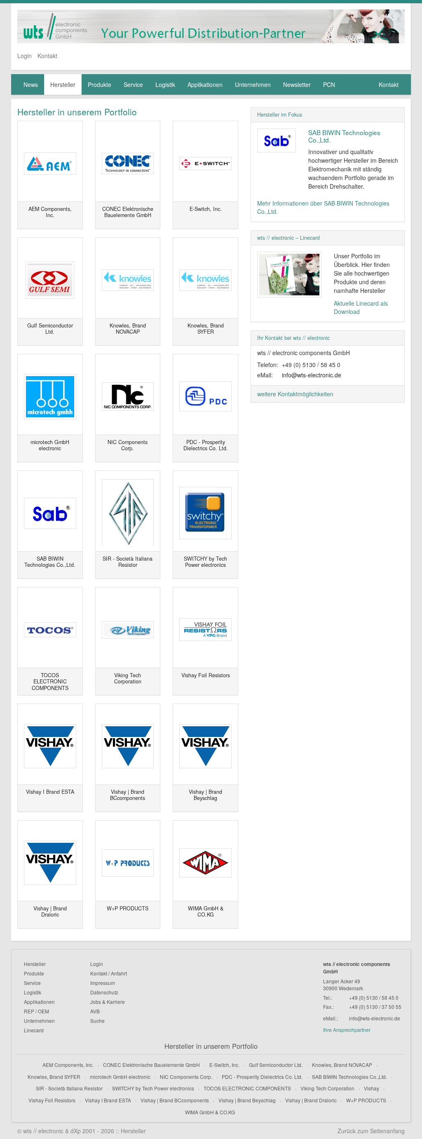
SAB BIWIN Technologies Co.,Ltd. (344, 136)
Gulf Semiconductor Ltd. (275, 1064)
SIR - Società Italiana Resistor (69, 1088)
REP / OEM (36, 1011)
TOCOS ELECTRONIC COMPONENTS (247, 1088)
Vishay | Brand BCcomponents (175, 1100)
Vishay (371, 1088)
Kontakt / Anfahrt (108, 973)
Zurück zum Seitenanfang (371, 1131)
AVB (95, 1011)
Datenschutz (104, 992)
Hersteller (62, 84)
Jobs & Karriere (107, 1001)
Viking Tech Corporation (327, 1088)
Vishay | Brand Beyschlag (247, 1100)
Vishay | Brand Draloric (311, 1100)
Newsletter (297, 84)
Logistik (165, 84)
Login (24, 55)
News (30, 84)
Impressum (102, 982)
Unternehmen (253, 84)
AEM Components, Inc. (68, 1064)
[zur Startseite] (211, 26)
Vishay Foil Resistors (51, 1100)
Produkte (99, 84)
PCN (329, 84)
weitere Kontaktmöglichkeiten (295, 394)
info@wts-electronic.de (311, 375)
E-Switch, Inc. (224, 1064)
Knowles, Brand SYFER (54, 1076)
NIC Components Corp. (186, 1076)
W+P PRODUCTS (366, 1100)
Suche (97, 1020)
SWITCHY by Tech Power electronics (153, 1088)
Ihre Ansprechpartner (346, 1029)
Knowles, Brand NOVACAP (342, 1064)
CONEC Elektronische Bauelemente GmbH (151, 1064)
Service (133, 84)
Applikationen (205, 84)
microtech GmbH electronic (120, 1076)
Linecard (34, 1030)
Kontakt (47, 55)
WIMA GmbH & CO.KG (210, 1112)
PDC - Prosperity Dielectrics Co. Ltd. (262, 1076)
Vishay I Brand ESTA (108, 1100)
